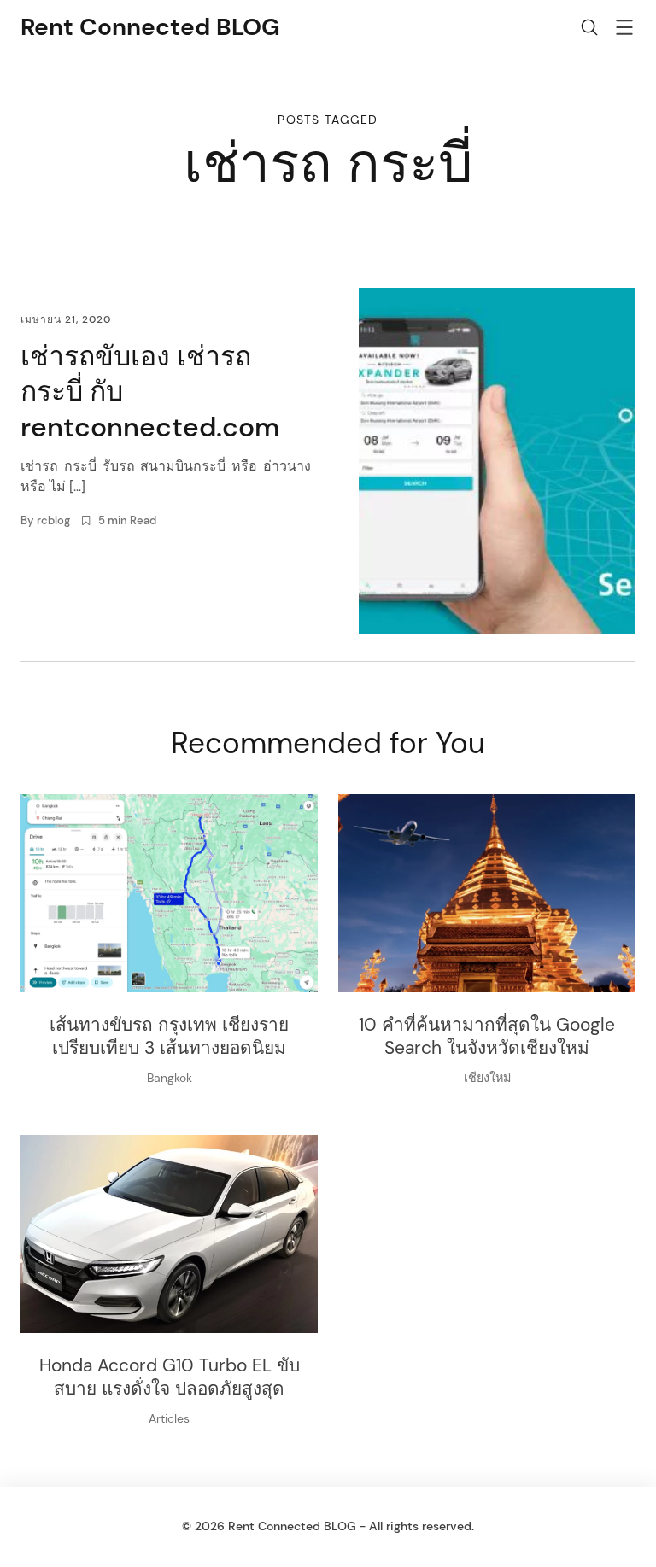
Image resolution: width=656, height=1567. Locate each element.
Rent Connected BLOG (150, 27)
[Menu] (624, 30)
